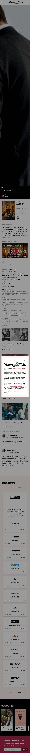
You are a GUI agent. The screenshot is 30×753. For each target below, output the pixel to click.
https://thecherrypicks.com (16, 386)
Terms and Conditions (17, 368)
